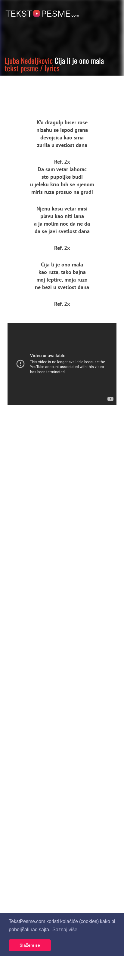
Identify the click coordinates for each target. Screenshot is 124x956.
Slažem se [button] (30, 945)
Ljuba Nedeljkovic (29, 60)
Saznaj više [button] (64, 929)
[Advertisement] (56, 92)
